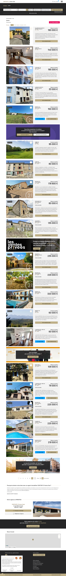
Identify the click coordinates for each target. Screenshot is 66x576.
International (35, 567)
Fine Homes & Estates (37, 564)
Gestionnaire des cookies (56, 574)
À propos (35, 566)
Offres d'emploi (36, 560)
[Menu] (62, 1)
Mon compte (56, 1)
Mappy (15, 547)
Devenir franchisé (36, 561)
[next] (32, 478)
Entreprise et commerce (38, 563)
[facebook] (6, 555)
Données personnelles (37, 574)
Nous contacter (36, 568)
